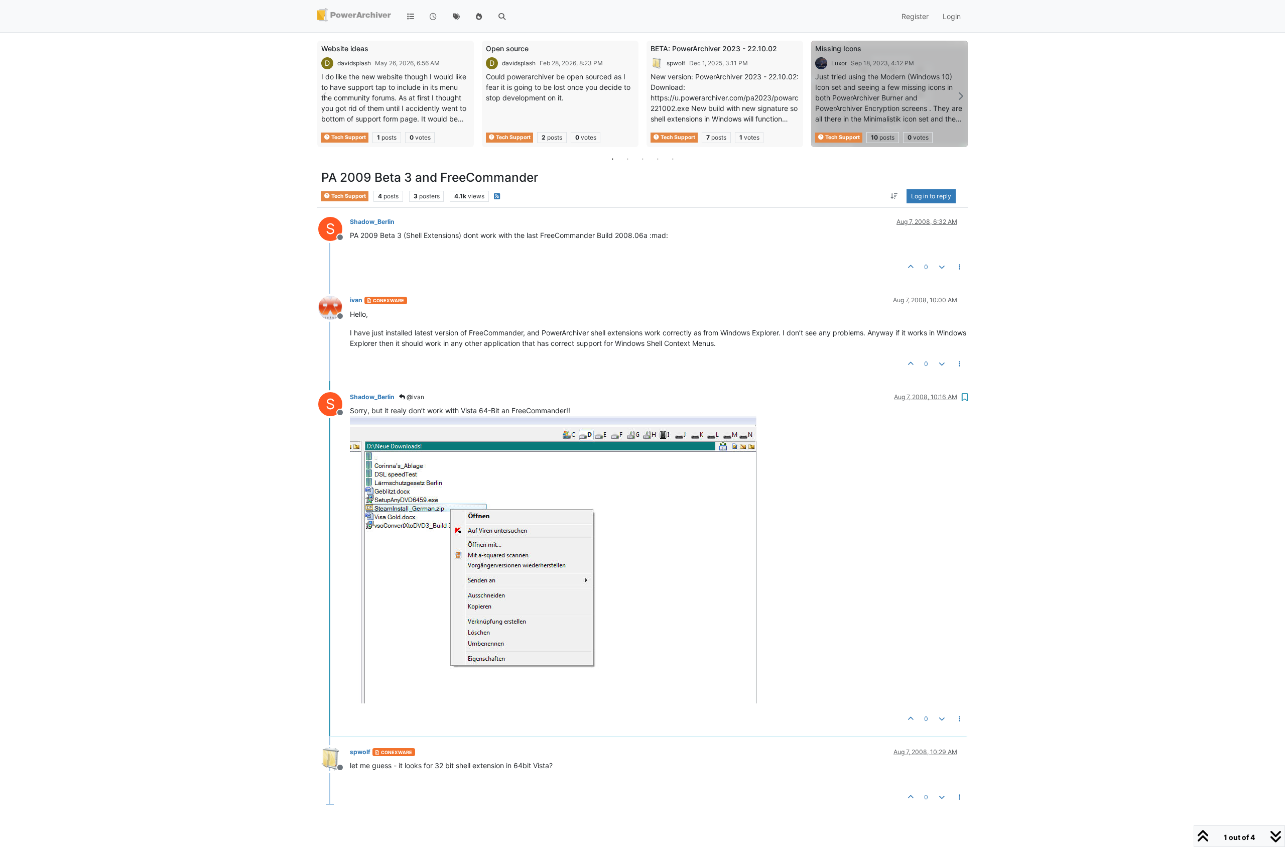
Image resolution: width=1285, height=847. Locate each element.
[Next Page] (960, 96)
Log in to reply (931, 196)
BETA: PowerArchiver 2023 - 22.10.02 (714, 48)
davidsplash (354, 63)
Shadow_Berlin (372, 221)
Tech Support (348, 137)
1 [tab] (612, 159)
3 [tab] (642, 159)
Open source (507, 48)
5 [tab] (673, 159)
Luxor (839, 63)
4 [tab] (658, 159)
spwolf (676, 63)
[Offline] (334, 306)
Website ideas (344, 48)
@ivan (414, 397)
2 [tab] (627, 159)
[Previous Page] (324, 96)
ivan (356, 300)
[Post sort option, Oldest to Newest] (894, 196)
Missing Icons (838, 48)
